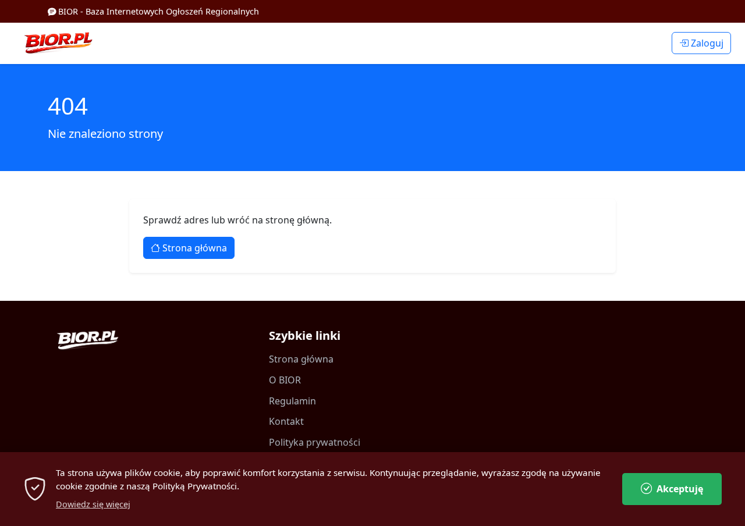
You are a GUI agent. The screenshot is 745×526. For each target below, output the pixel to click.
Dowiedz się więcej (93, 504)
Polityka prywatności (314, 442)
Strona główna (193, 247)
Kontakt (286, 421)
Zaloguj (706, 43)
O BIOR (285, 380)
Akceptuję (680, 488)
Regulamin (292, 400)
